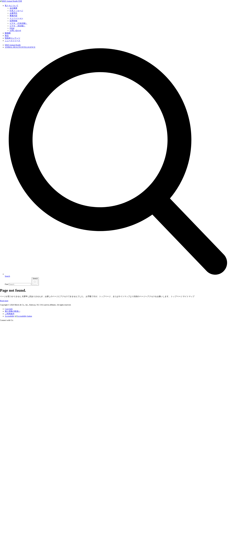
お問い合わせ (15, 31)
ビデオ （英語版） (18, 26)
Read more (4, 301)
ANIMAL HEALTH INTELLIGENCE (20, 47)
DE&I (12, 28)
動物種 (8, 33)
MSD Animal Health (13, 45)
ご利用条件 (9, 314)
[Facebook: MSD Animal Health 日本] (115, 554)
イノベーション (16, 18)
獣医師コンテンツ (12, 38)
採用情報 (13, 21)
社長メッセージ (16, 11)
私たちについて (11, 6)
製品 (7, 36)
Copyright (9, 309)
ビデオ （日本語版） (18, 23)
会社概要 (13, 8)
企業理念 (13, 13)
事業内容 (13, 16)
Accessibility (10, 316)
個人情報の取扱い (12, 311)
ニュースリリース (12, 41)
